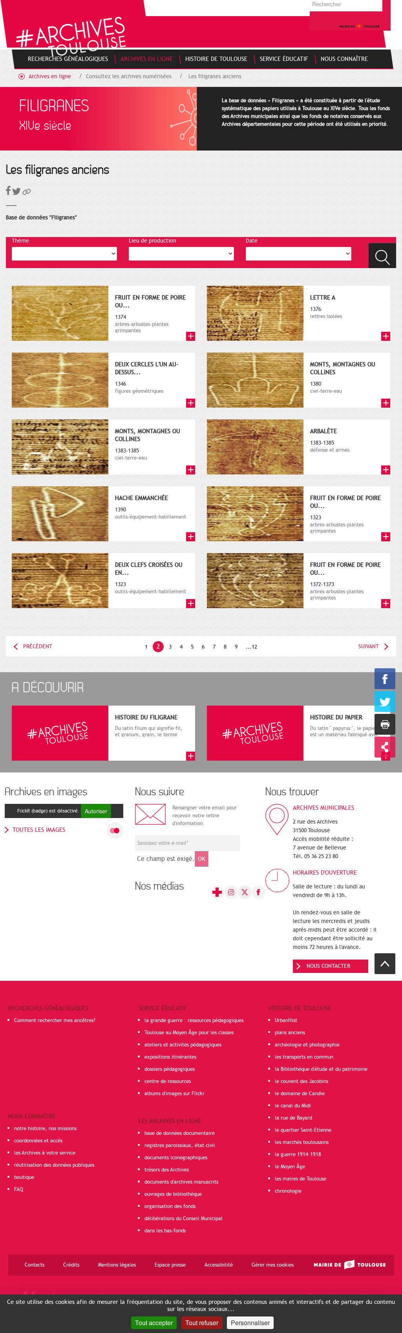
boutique (24, 1177)
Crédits (71, 1265)
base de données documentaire (179, 1133)
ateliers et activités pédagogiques (182, 1045)
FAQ (18, 1189)
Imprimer (385, 724)
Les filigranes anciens (214, 76)
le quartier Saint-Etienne (303, 1130)
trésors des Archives (166, 1170)
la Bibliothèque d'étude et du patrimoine (321, 1069)
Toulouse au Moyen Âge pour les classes (189, 1033)
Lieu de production (152, 240)
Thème (20, 240)
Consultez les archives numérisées (129, 76)
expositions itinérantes (170, 1057)
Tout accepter (154, 1322)
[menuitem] (68, 59)
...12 (251, 647)
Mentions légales (117, 1265)
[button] (26, 193)
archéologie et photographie (307, 1045)
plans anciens (290, 1033)
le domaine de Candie (300, 1093)
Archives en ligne (50, 76)
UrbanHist (286, 1020)
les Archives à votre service (44, 1153)
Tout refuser (201, 1322)
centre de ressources (167, 1081)
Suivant (368, 646)
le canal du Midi (293, 1106)
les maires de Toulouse (300, 1179)
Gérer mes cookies (273, 1265)
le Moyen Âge (290, 1167)
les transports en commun (304, 1057)
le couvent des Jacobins (301, 1081)
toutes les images (39, 829)
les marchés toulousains (302, 1142)
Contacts (34, 1265)
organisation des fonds (170, 1206)
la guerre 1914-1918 (298, 1154)
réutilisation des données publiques (54, 1165)
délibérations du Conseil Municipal (183, 1218)
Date (252, 240)
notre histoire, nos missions (45, 1128)
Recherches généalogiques (48, 1008)
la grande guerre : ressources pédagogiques (193, 1020)
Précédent (37, 646)
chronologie (288, 1191)
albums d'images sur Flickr (174, 1093)
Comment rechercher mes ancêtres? (54, 1020)
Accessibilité (219, 1265)
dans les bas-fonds (165, 1231)
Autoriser (96, 811)
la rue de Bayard (293, 1118)
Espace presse (170, 1265)
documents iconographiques (175, 1158)
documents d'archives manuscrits (181, 1182)
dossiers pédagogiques (169, 1069)
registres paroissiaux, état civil (179, 1145)
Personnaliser (250, 1322)
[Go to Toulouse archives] (71, 37)
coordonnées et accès (38, 1141)
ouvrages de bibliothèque (173, 1194)
